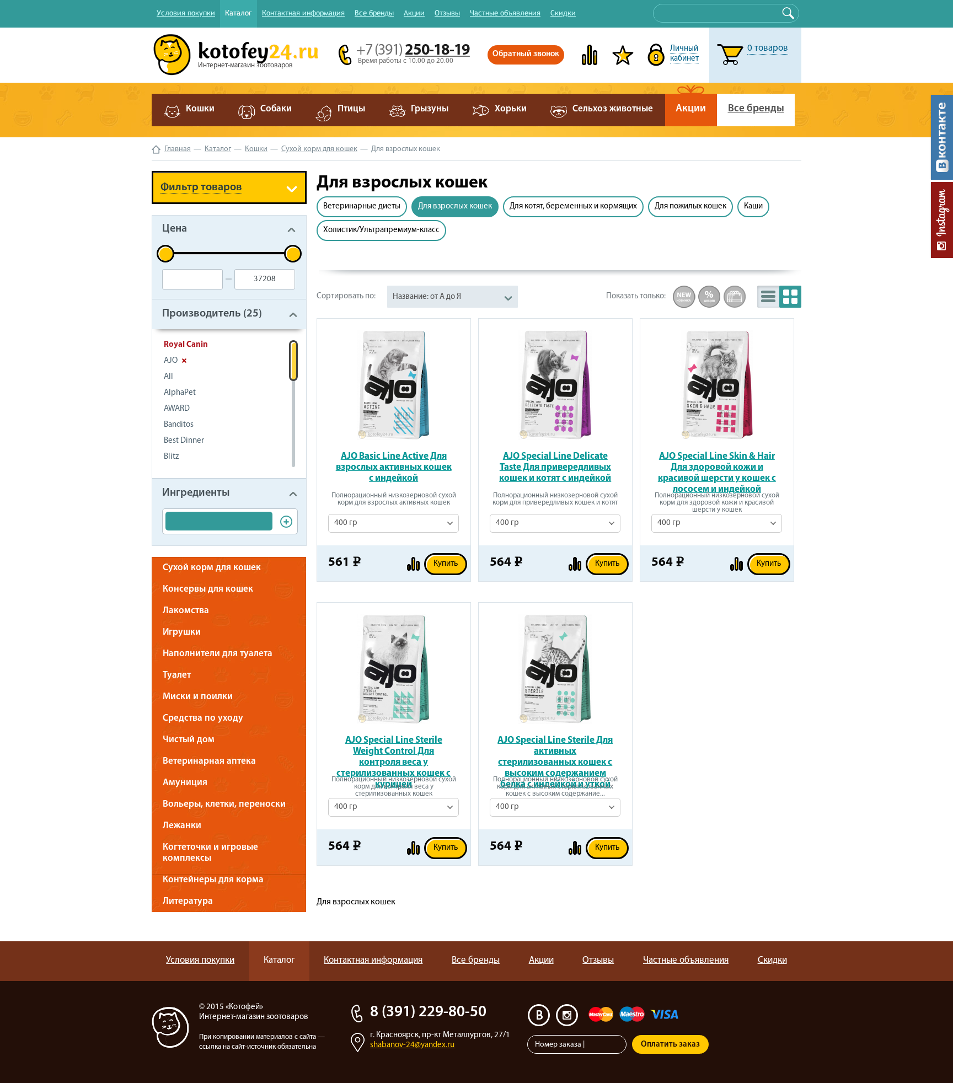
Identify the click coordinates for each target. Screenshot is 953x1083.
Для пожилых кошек (690, 206)
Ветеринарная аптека (209, 761)
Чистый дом (189, 739)
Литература (188, 901)
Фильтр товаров (201, 187)
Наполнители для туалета (217, 653)
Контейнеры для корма (213, 879)
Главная (177, 149)
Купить (445, 564)
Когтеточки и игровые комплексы (210, 853)
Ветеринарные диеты (361, 206)
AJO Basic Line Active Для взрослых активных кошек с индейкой (394, 467)
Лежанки (182, 825)
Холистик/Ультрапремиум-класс (381, 230)
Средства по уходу (203, 718)
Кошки (256, 149)
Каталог (238, 12)
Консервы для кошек (208, 589)
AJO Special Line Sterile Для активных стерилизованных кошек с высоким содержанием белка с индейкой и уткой (555, 752)
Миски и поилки (198, 696)
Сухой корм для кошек (319, 149)
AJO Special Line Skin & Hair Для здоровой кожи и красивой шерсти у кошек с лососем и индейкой (717, 468)
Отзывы (447, 12)
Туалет (177, 675)
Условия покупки (186, 12)
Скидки (563, 12)
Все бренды (374, 12)
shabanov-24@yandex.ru (412, 1045)
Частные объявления (505, 12)
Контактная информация (303, 12)
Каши (753, 206)
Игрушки (182, 632)
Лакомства (186, 610)
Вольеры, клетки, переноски (224, 804)
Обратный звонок (525, 54)
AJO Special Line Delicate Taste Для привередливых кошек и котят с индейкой (555, 467)
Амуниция (185, 782)
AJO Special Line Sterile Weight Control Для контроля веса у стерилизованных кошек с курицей (393, 752)
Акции (414, 12)
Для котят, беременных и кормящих (573, 206)
